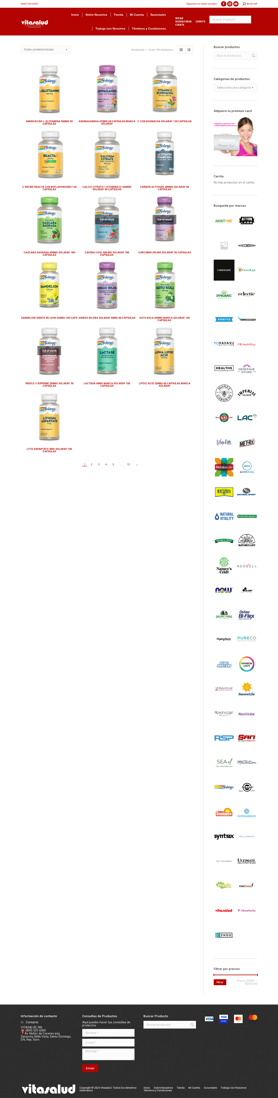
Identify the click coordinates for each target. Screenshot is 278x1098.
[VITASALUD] (224, 920)
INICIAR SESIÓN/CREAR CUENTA (183, 21)
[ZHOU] (224, 944)
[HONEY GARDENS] (224, 403)
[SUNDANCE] (224, 821)
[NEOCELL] (246, 575)
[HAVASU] (224, 353)
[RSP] (224, 747)
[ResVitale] (246, 723)
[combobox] (235, 87)
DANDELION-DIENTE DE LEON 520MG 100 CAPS (49, 317)
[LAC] (246, 427)
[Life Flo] (224, 452)
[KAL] (224, 427)
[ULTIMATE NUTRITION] (246, 871)
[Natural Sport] (246, 501)
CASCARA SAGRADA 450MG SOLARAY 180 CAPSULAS (49, 253)
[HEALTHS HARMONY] (224, 378)
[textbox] (234, 87)
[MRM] (246, 477)
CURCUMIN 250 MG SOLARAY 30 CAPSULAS (164, 252)
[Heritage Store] (246, 378)
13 (128, 464)
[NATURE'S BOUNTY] (246, 526)
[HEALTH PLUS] (246, 353)
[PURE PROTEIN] (224, 673)
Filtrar (220, 982)
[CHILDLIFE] (246, 279)
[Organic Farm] (224, 624)
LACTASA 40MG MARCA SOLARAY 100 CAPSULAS (107, 384)
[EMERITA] (224, 329)
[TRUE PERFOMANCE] (224, 871)
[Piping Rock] (224, 649)
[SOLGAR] (246, 797)
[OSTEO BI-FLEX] (246, 624)
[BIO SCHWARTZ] (224, 255)
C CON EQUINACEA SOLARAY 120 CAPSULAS (164, 121)
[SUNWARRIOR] (246, 821)
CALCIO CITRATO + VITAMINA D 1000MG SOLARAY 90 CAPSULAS (106, 188)
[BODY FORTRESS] (246, 255)
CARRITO (200, 21)
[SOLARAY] (224, 797)
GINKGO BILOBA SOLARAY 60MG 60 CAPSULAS (107, 317)
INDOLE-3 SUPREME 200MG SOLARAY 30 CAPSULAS (49, 384)
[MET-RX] (246, 452)
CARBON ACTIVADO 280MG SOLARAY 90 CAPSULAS (164, 188)
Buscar (253, 55)
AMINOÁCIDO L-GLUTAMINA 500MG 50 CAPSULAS (49, 122)
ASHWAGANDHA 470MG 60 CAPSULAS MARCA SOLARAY (107, 122)
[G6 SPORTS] (246, 329)
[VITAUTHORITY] (246, 920)
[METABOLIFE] (224, 477)
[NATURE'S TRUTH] (224, 550)
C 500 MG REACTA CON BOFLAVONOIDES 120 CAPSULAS (49, 188)
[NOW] (224, 600)
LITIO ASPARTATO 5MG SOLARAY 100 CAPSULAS (49, 450)
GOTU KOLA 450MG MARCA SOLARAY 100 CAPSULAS (164, 319)
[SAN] (246, 747)
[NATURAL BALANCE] (224, 501)
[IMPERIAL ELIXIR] (246, 403)
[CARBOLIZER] (224, 279)
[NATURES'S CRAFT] (224, 575)
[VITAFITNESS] (246, 895)
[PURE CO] (246, 649)
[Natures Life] (246, 550)
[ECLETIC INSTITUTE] (246, 304)
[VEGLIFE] (224, 895)
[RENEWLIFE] (246, 698)
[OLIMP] (246, 600)
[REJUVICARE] (224, 698)
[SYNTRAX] (224, 846)
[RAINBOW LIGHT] (246, 673)
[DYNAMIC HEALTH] (224, 304)
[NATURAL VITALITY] (224, 526)
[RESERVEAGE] (224, 723)
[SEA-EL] (224, 772)
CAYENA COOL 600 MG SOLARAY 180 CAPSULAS (107, 253)
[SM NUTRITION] (246, 772)
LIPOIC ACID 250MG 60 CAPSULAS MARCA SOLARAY (164, 384)
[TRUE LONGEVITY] (246, 846)
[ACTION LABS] (246, 230)
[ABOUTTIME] (224, 230)
